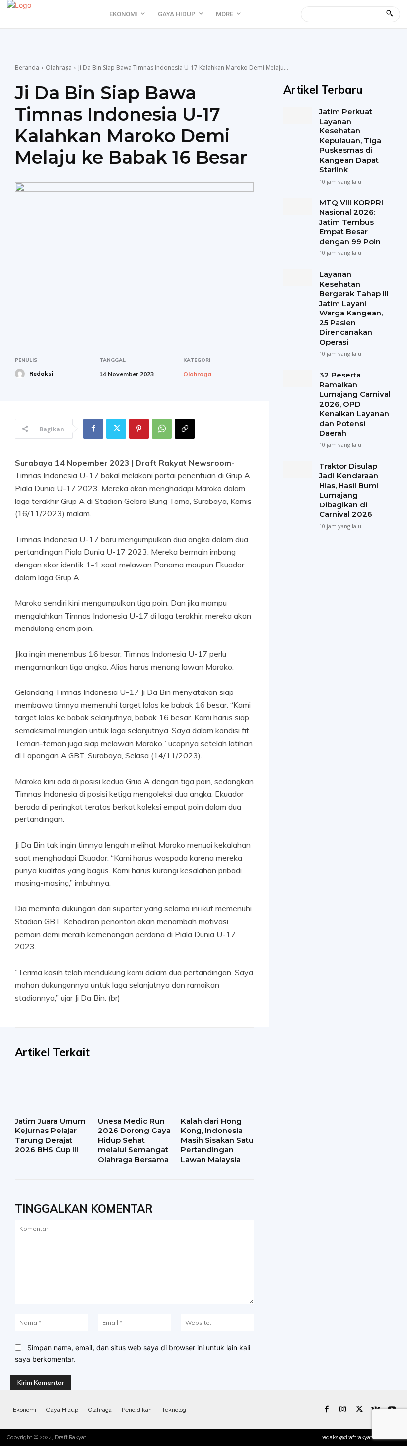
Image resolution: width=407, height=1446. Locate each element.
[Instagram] (343, 1409)
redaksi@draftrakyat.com (353, 1437)
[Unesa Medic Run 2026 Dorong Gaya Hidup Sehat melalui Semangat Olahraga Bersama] (134, 1091)
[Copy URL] (185, 429)
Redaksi (41, 373)
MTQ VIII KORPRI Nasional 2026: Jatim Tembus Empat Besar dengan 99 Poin (351, 222)
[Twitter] (116, 429)
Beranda (27, 67)
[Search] (389, 14)
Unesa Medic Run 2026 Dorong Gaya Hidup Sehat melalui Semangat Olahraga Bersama (134, 1140)
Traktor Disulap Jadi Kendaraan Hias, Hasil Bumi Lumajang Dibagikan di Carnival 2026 (349, 490)
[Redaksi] (21, 373)
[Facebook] (93, 429)
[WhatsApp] (162, 429)
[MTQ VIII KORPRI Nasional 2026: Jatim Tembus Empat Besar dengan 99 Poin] (297, 206)
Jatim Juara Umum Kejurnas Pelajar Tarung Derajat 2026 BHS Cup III (50, 1135)
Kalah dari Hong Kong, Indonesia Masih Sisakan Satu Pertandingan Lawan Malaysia (217, 1140)
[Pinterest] (139, 429)
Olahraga (59, 67)
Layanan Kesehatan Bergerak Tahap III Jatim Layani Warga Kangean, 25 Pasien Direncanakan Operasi (354, 308)
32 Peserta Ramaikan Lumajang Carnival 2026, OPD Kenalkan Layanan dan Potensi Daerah (355, 404)
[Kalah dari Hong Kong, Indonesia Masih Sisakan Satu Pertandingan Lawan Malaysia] (217, 1091)
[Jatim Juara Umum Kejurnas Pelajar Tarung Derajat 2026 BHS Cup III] (51, 1091)
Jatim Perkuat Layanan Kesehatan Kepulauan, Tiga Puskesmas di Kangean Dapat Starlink (350, 140)
